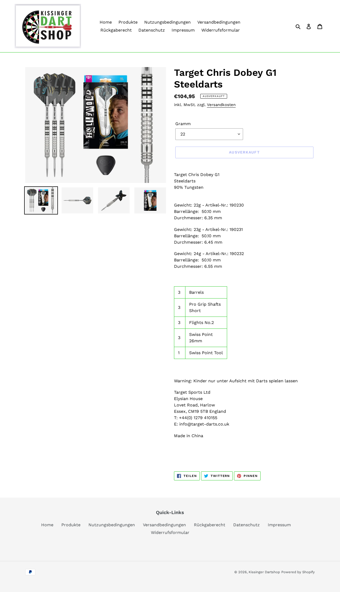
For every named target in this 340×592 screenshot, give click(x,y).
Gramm (183, 123)
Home (47, 524)
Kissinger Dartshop (264, 572)
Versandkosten (221, 104)
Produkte (70, 524)
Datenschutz (246, 524)
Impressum (279, 524)
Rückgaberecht (209, 524)
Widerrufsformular (170, 532)
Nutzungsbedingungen (111, 524)
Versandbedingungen (164, 524)
